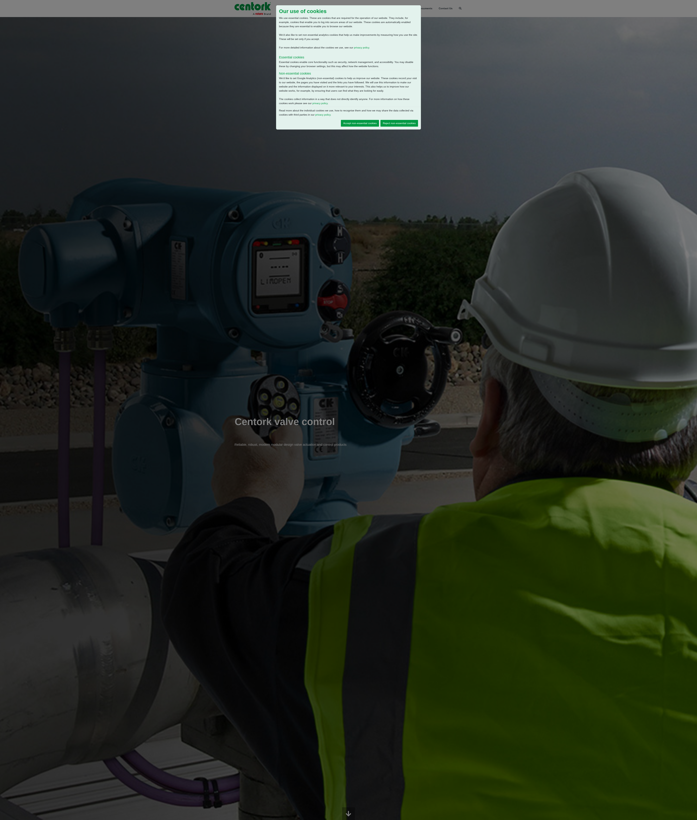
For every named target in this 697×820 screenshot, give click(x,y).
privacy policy (361, 47)
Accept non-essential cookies (360, 123)
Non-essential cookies (295, 73)
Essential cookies (291, 57)
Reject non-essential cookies (399, 123)
